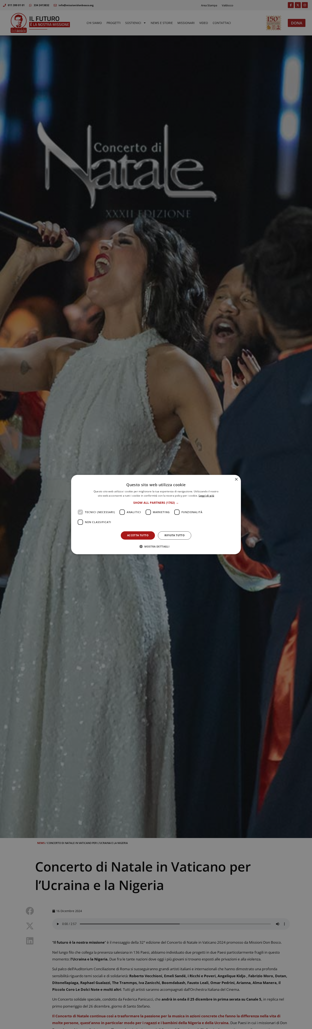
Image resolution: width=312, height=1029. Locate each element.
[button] (156, 503)
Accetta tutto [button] (138, 535)
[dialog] (156, 514)
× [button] (236, 479)
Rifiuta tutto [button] (174, 535)
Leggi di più (206, 495)
